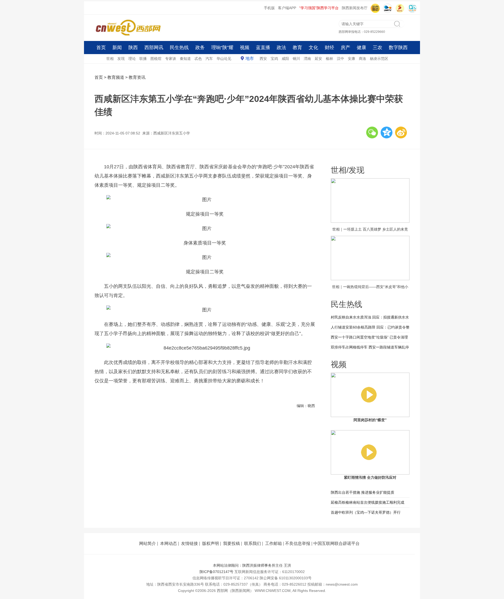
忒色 (198, 58)
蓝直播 (263, 47)
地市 (249, 58)
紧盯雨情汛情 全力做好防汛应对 (370, 477)
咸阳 (285, 58)
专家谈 (170, 58)
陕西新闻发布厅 (355, 8)
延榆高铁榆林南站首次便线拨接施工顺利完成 (367, 502)
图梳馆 (155, 58)
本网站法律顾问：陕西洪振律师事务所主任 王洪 (252, 565)
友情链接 (189, 543)
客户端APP (287, 8)
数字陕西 (398, 47)
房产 (345, 47)
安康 (351, 58)
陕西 (133, 47)
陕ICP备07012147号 (216, 572)
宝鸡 (274, 58)
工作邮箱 (273, 543)
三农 (377, 47)
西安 (263, 58)
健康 (361, 47)
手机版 (269, 8)
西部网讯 (153, 47)
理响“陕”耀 (222, 47)
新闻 (117, 47)
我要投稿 (231, 543)
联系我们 (252, 543)
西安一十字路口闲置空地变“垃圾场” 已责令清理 (369, 337)
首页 (101, 47)
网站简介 (147, 543)
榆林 (329, 58)
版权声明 (210, 543)
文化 (313, 47)
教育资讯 (137, 77)
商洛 (362, 58)
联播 (143, 58)
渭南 (307, 58)
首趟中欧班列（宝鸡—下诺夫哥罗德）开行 (366, 512)
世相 (110, 58)
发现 (121, 58)
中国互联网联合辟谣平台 (336, 543)
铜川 (296, 58)
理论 (132, 58)
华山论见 (224, 58)
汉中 (340, 58)
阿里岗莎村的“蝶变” (370, 420)
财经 (329, 47)
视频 (244, 47)
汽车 (209, 58)
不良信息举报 (297, 543)
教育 (297, 47)
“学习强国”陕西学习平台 (319, 8)
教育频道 (115, 77)
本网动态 (168, 543)
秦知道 (185, 58)
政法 (281, 47)
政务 (200, 47)
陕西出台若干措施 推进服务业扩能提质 (362, 492)
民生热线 (179, 47)
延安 (318, 58)
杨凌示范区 (379, 58)
